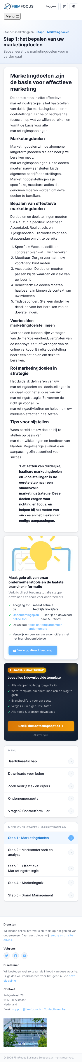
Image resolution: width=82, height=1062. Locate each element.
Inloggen (50, 6)
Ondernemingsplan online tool (26, 617)
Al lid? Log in (41, 735)
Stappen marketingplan (18, 32)
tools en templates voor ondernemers (45, 627)
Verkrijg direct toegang (34, 650)
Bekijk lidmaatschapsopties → (41, 726)
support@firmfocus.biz (27, 1009)
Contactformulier (55, 1009)
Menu (10, 16)
